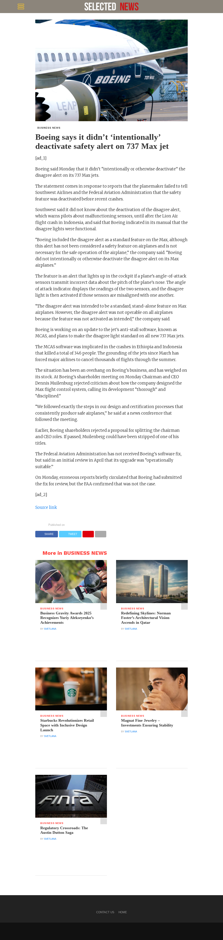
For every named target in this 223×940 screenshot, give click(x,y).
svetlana (50, 628)
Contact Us (105, 912)
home (122, 912)
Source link (46, 507)
